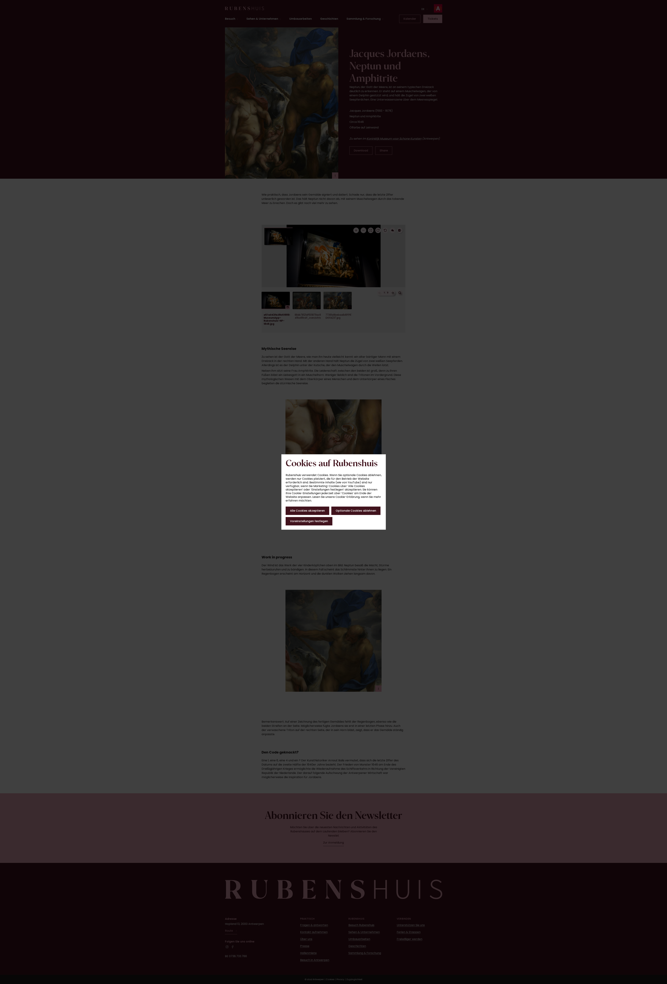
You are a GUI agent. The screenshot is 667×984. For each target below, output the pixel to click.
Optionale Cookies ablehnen (356, 511)
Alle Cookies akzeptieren (307, 511)
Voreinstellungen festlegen (309, 521)
